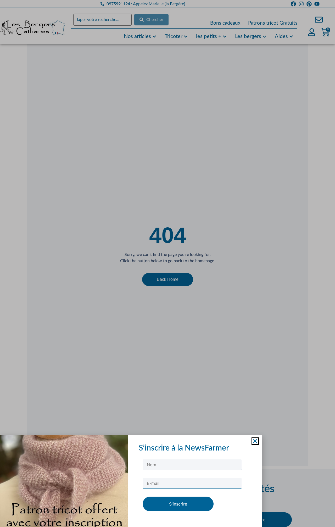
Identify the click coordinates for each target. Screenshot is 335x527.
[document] (167, 263)
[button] (255, 441)
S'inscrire (178, 504)
